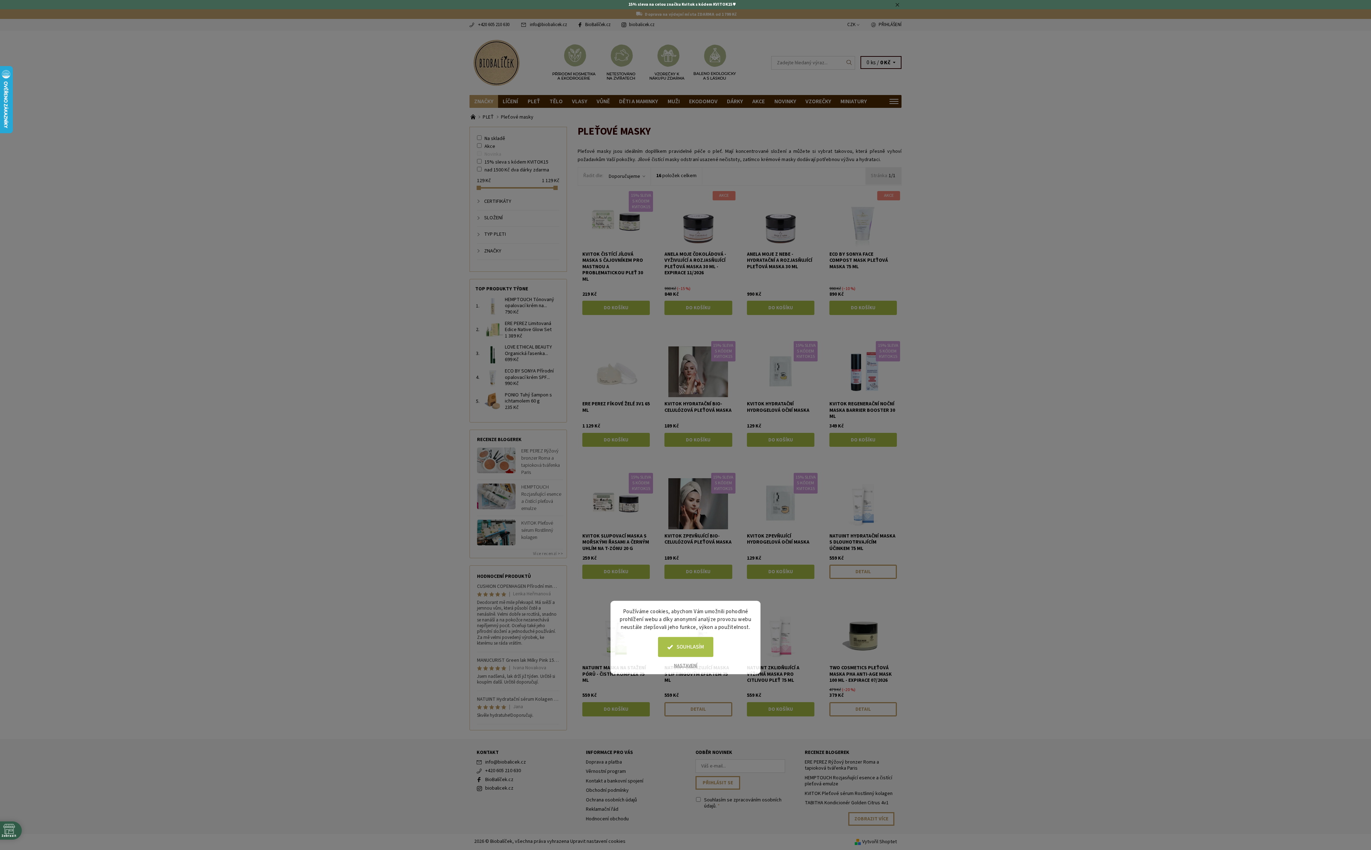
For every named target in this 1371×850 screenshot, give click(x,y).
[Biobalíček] (496, 62)
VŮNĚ (603, 101)
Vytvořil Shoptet (879, 841)
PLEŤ (534, 101)
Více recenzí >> (548, 554)
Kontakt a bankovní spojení (614, 781)
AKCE (758, 101)
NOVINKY (785, 101)
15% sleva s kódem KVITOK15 (516, 162)
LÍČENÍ (510, 101)
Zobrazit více (871, 818)
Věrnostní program (606, 771)
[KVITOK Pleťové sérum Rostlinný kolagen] (496, 532)
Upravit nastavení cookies (598, 841)
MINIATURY (853, 101)
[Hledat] (849, 63)
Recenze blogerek (827, 752)
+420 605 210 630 (493, 24)
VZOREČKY (818, 101)
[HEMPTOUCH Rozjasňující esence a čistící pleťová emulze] (496, 496)
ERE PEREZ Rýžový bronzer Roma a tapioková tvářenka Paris (540, 462)
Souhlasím (690, 647)
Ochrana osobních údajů (611, 800)
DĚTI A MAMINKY (638, 101)
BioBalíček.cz (598, 24)
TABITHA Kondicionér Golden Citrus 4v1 (847, 802)
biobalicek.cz (641, 24)
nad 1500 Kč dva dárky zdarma (516, 170)
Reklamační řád (602, 809)
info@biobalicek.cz (548, 24)
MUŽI (674, 101)
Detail (863, 572)
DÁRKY (735, 101)
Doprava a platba (604, 762)
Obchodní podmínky (607, 790)
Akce (489, 146)
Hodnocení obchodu (607, 818)
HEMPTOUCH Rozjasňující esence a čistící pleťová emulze (541, 498)
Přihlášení (890, 24)
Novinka (492, 154)
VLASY (579, 101)
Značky (483, 101)
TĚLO (556, 101)
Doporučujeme (624, 176)
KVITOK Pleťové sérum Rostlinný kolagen (537, 530)
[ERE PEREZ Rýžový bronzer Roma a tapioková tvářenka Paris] (496, 460)
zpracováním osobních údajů (743, 803)
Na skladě (494, 138)
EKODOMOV (703, 101)
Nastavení (685, 665)
